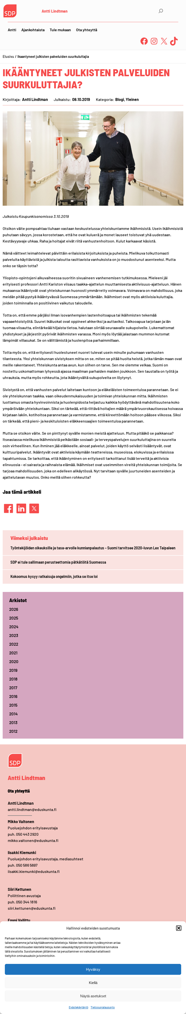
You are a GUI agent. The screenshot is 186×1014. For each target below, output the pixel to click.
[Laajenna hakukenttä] (161, 11)
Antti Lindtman (55, 11)
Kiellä (93, 983)
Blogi (119, 99)
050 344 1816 (26, 902)
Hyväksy (93, 969)
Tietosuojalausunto (103, 1007)
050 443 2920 (27, 834)
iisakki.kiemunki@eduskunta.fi (34, 871)
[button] (178, 928)
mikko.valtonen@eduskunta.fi (33, 840)
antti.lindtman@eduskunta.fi (32, 809)
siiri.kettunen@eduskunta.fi (31, 908)
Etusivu (8, 56)
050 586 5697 (27, 865)
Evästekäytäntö (78, 1007)
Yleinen (132, 99)
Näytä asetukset (93, 996)
